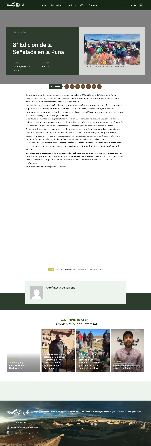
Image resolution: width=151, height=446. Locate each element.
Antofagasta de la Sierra (22, 68)
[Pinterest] (88, 86)
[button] (141, 5)
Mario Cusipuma (95, 269)
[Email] (94, 86)
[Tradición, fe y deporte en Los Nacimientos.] (23, 350)
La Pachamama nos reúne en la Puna (123, 367)
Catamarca (82, 269)
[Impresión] (99, 86)
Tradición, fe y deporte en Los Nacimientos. (17, 365)
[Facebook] (124, 5)
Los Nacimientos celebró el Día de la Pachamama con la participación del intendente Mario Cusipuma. (54, 361)
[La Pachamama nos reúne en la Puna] (127, 350)
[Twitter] (131, 5)
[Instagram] (127, 5)
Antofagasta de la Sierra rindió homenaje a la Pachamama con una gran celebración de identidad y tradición (89, 361)
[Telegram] (83, 86)
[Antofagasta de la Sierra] (36, 292)
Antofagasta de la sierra (65, 269)
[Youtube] (135, 5)
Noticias (45, 66)
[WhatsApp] (77, 86)
